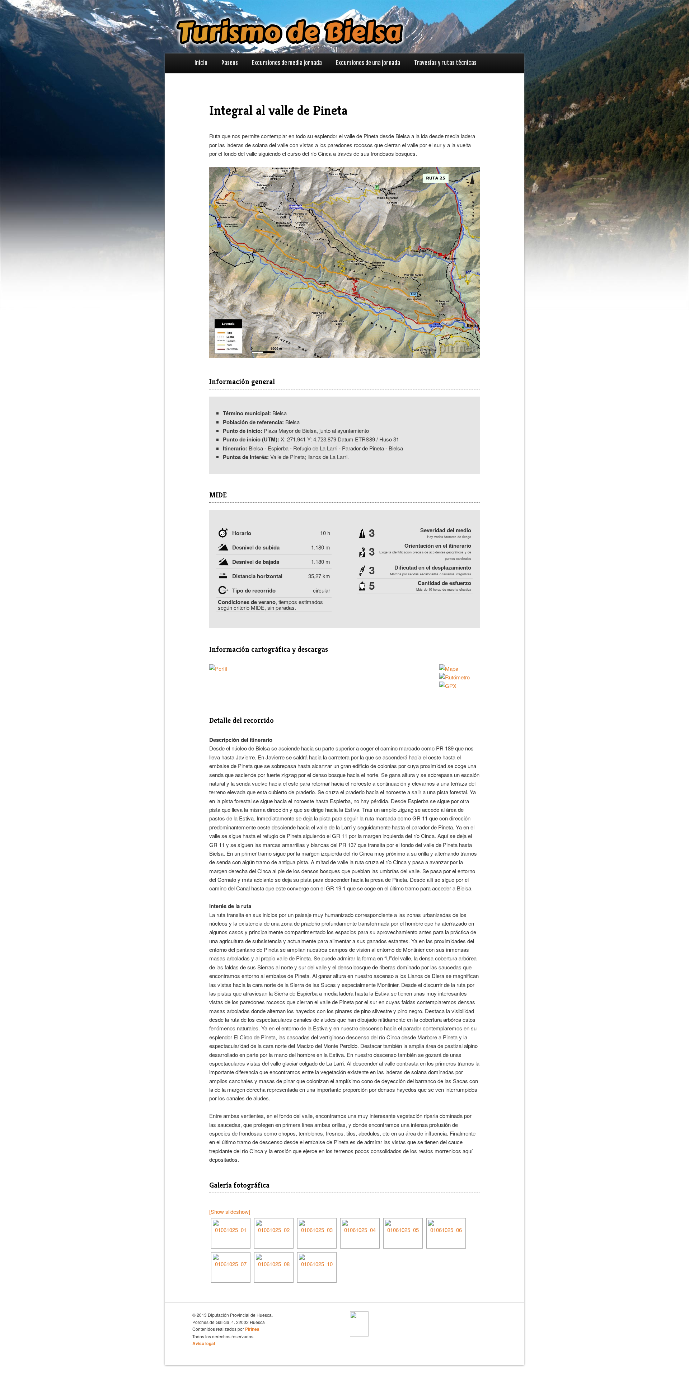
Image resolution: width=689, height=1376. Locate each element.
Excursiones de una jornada (368, 62)
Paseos (229, 62)
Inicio (200, 62)
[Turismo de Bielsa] (344, 45)
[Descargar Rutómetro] (454, 677)
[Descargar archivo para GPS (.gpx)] (447, 685)
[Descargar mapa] (448, 668)
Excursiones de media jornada (287, 62)
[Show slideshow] (229, 1211)
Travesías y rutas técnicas (445, 62)
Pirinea (252, 1329)
